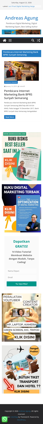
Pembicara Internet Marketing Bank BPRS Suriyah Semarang (18, 94)
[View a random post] (38, 40)
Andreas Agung (21, 18)
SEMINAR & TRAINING (11, 82)
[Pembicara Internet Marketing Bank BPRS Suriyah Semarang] (21, 71)
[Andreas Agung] (4, 40)
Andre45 (22, 86)
